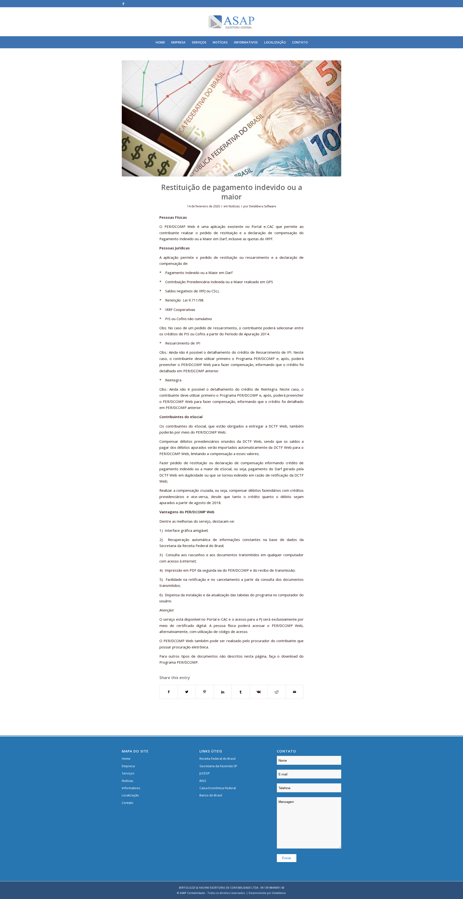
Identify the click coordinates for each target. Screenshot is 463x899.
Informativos (131, 788)
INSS (202, 781)
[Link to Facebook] (123, 3)
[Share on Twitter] (187, 692)
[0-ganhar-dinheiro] (231, 118)
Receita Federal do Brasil (217, 758)
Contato (127, 803)
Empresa (128, 766)
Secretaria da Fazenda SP (218, 766)
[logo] (231, 21)
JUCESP (204, 773)
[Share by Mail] (295, 692)
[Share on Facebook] (169, 692)
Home (126, 758)
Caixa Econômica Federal (217, 788)
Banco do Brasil (210, 795)
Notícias (234, 206)
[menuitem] (160, 42)
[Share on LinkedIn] (223, 692)
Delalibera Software (262, 206)
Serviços (128, 773)
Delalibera (279, 893)
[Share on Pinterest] (205, 692)
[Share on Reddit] (277, 692)
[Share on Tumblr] (241, 692)
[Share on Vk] (259, 692)
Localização (130, 795)
